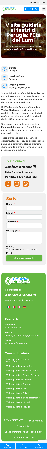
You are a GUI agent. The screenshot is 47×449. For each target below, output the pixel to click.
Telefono (11, 222)
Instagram (22, 343)
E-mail (10, 213)
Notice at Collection (23, 437)
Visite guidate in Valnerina (19, 366)
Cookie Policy (23, 426)
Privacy (10, 247)
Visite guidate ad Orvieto (19, 380)
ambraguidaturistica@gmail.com (22, 335)
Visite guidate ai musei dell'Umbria (17, 360)
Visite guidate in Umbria (23, 46)
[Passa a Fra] (14, 307)
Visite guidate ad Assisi (18, 402)
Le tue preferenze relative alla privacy (23, 432)
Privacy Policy (36, 421)
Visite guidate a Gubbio (18, 393)
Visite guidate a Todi (16, 389)
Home (8, 46)
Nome (9, 204)
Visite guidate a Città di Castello (22, 375)
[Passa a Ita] (8, 307)
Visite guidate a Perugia (18, 407)
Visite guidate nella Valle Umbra (22, 370)
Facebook (10, 343)
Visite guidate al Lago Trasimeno (23, 398)
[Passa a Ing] (19, 307)
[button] (44, 9)
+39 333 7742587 (13, 327)
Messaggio (12, 231)
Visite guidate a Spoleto (18, 384)
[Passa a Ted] (24, 307)
